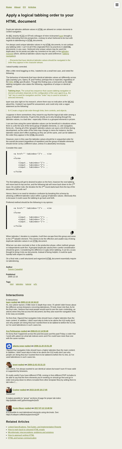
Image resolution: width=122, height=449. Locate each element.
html (11, 284)
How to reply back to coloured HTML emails (26, 430)
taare (61, 36)
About (17, 7)
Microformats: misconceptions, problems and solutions (31, 432)
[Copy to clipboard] (72, 179)
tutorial (28, 284)
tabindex (19, 284)
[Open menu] (117, 5)
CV (24, 7)
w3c (35, 284)
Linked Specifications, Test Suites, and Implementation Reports (34, 427)
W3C (11, 82)
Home (9, 7)
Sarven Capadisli (15, 269)
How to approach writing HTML (21, 435)
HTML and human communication (22, 438)
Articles (32, 7)
